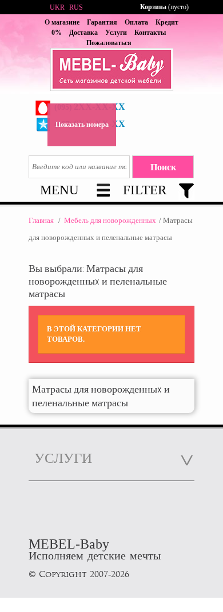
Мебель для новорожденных (110, 220)
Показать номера (82, 125)
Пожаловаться (109, 43)
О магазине (62, 22)
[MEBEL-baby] (111, 71)
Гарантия (102, 22)
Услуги (116, 33)
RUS (76, 7)
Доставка (83, 33)
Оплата (136, 22)
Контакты (150, 33)
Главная (41, 220)
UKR (57, 7)
